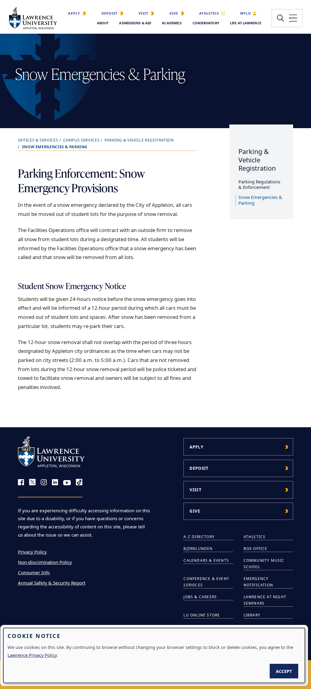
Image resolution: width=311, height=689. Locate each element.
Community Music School (264, 563)
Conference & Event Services (206, 582)
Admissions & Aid (135, 23)
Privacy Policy (32, 552)
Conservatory (206, 23)
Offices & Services (38, 140)
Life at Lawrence (245, 23)
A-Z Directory (199, 536)
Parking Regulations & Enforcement (259, 184)
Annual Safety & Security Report (51, 583)
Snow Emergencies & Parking (260, 200)
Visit (143, 13)
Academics (172, 23)
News (189, 626)
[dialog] (154, 655)
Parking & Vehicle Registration (139, 140)
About (103, 23)
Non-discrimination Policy (45, 562)
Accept (284, 671)
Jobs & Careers (200, 596)
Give (173, 13)
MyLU (245, 13)
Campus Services (81, 140)
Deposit (109, 13)
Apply (74, 13)
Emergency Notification (258, 582)
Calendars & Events (206, 560)
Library (252, 615)
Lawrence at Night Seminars (265, 600)
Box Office (256, 548)
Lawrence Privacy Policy (32, 655)
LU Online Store (201, 615)
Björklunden (198, 548)
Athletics (209, 13)
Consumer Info (34, 572)
